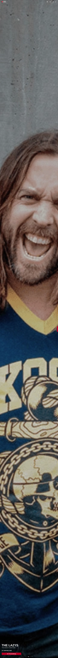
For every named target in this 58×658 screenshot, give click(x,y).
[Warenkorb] (50, 1)
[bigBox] (4, 1)
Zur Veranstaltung (11, 653)
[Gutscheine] (47, 1)
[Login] (53, 1)
